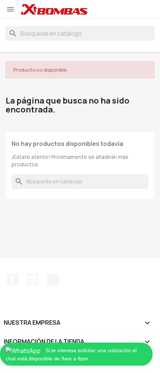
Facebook (12, 279)
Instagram (33, 279)
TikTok (53, 279)
